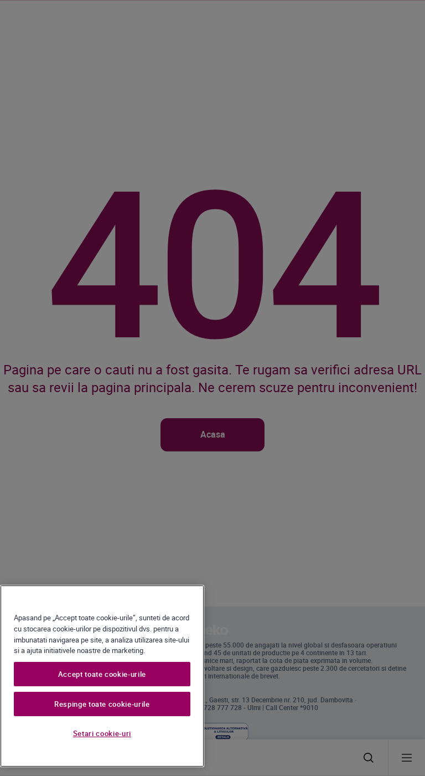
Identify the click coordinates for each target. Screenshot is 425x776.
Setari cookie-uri (102, 733)
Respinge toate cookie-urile (102, 704)
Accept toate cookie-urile (102, 674)
